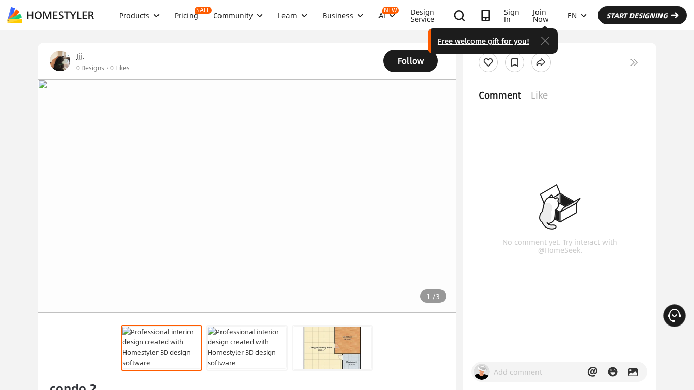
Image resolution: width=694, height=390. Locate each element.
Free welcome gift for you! (483, 41)
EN (572, 15)
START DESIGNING (637, 15)
